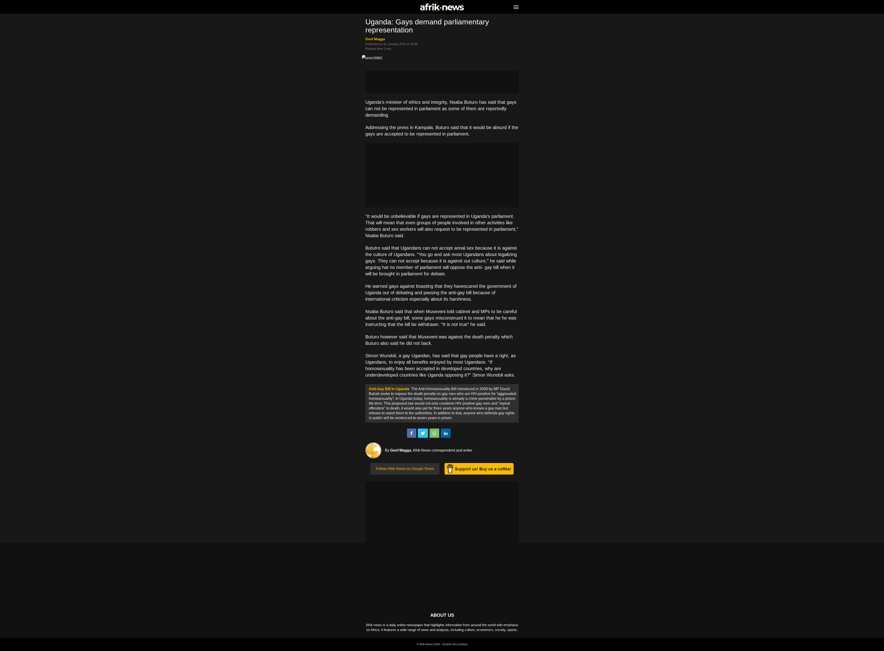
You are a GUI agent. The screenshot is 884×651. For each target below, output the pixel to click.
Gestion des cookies (455, 644)
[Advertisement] (442, 81)
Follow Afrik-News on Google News (405, 469)
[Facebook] (411, 433)
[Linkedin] (446, 433)
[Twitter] (423, 433)
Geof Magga (375, 39)
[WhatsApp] (434, 433)
